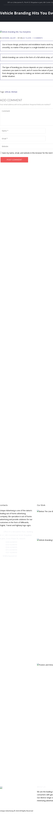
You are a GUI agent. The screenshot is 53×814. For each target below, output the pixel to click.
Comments (38, 38)
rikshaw (14, 92)
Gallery (13, 38)
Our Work (5, 38)
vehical (7, 92)
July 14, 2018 (27, 38)
